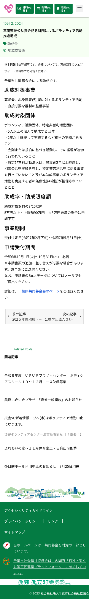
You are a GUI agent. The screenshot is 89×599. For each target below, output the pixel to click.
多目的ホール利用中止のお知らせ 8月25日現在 (41, 466)
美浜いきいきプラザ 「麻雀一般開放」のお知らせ (43, 399)
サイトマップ (14, 532)
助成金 (12, 43)
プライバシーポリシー (21, 521)
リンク (53, 521)
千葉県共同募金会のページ (39, 291)
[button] (79, 8)
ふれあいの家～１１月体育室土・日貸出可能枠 (40, 448)
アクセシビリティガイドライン (28, 510)
